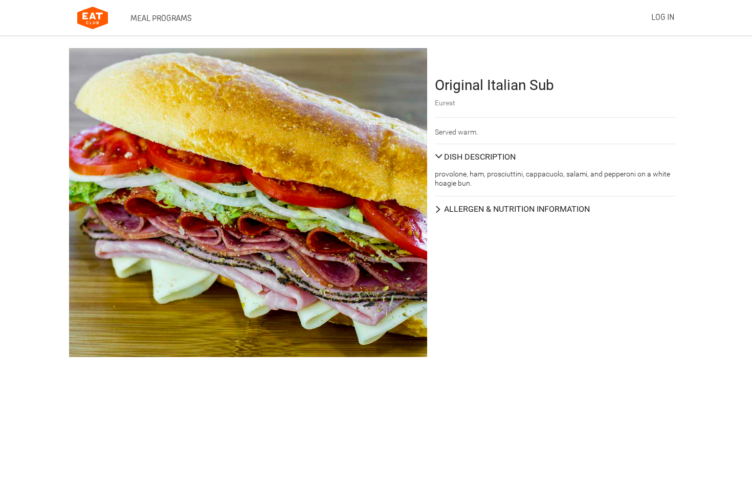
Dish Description (480, 157)
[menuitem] (161, 18)
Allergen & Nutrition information (517, 209)
